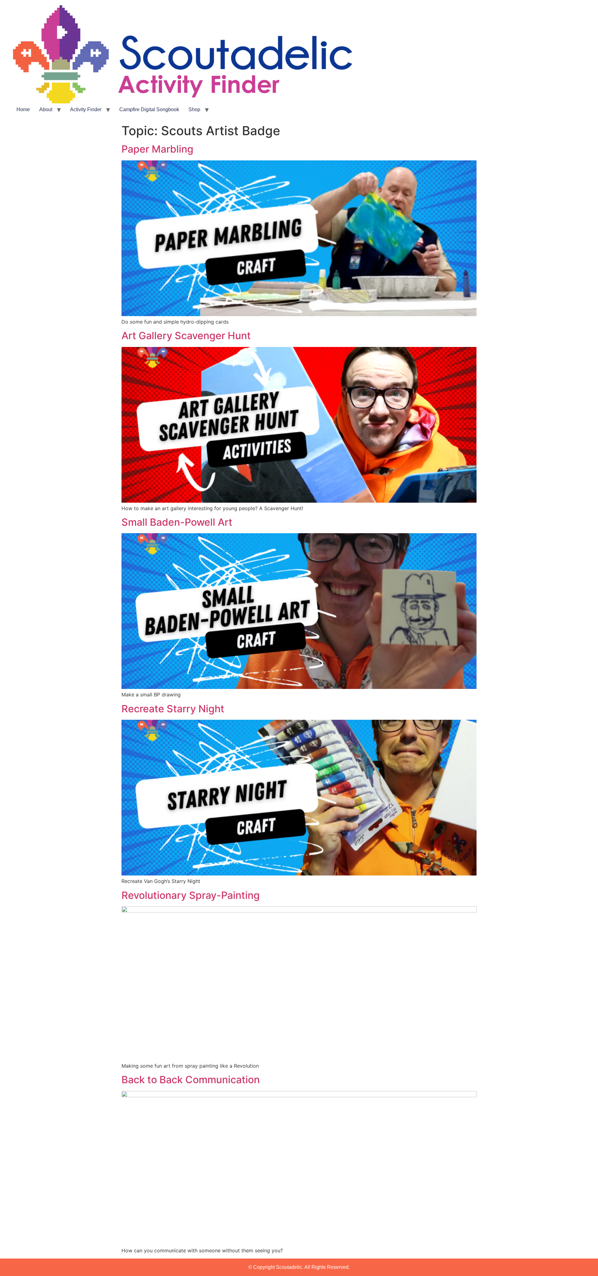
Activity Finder (86, 109)
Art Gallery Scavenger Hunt (186, 336)
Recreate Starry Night (172, 709)
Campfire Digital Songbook (149, 109)
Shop (194, 109)
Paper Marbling (157, 149)
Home (23, 109)
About (45, 109)
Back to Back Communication (190, 1080)
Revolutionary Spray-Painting (190, 895)
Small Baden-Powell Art (176, 522)
